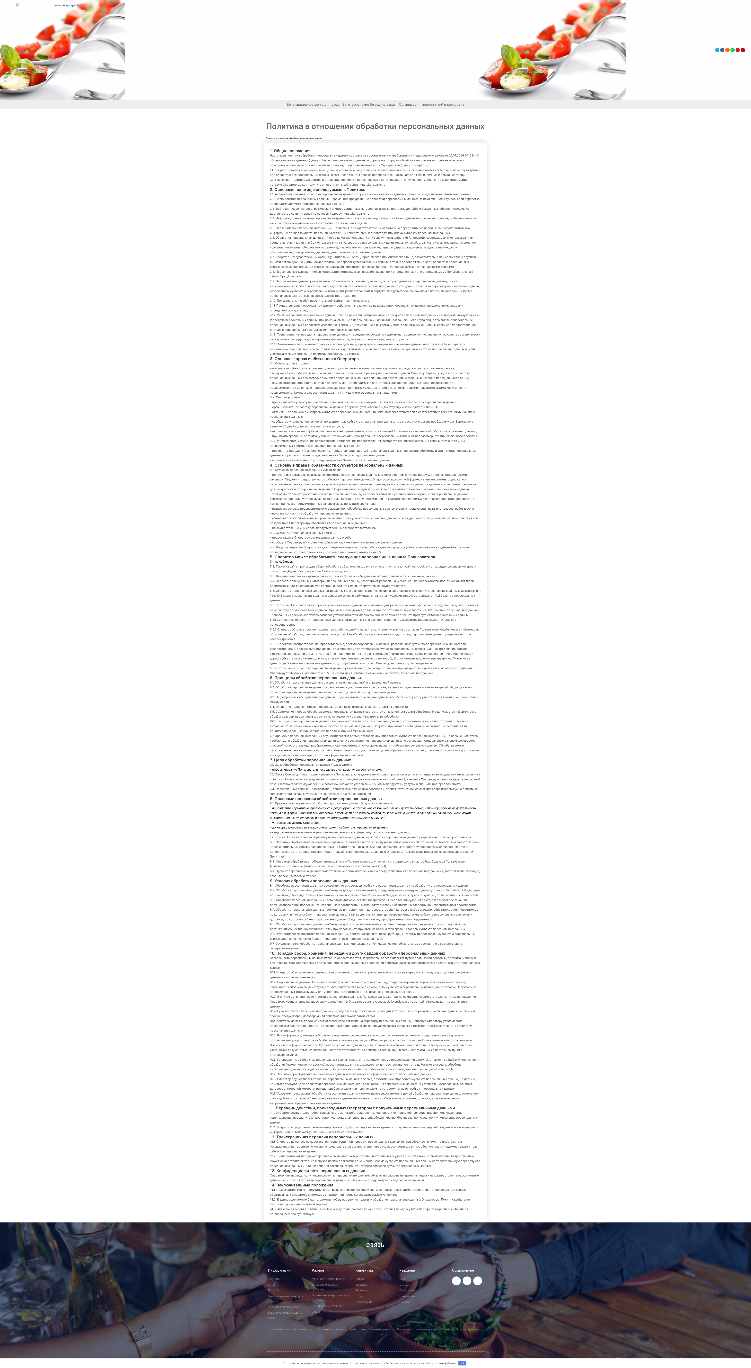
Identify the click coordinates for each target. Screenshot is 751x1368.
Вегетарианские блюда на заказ (368, 104)
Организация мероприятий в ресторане (431, 104)
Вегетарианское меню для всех (313, 104)
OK (462, 1363)
